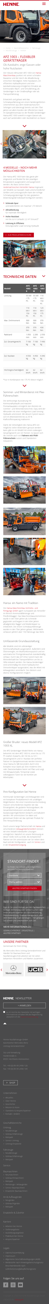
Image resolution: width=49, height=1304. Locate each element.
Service (38, 842)
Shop (12, 1082)
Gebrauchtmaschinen (14, 1178)
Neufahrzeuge (11, 50)
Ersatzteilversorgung (17, 845)
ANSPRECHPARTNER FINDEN (24, 888)
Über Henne (10, 1101)
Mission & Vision (12, 1107)
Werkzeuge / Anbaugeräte (16, 1184)
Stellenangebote (12, 1229)
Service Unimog (12, 1140)
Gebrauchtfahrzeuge (14, 1134)
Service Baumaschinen (15, 1187)
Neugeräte (9, 1200)
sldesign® (19, 1299)
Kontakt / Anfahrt (12, 1114)
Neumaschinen (11, 1174)
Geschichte (10, 1104)
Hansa (38, 826)
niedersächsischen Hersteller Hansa (18, 187)
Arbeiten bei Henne (13, 1226)
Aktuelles (9, 1097)
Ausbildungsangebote (14, 1232)
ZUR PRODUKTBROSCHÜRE (19, 235)
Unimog (7, 1127)
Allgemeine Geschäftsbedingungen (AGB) (22, 1259)
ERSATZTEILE (27, 930)
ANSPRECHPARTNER (12, 933)
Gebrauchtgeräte (12, 1203)
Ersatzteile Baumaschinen (16, 1191)
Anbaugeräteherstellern (26, 829)
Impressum (10, 1256)
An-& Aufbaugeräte (12, 1196)
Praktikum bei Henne (14, 1236)
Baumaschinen (10, 1171)
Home (8, 48)
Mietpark (9, 1137)
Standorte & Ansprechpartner (18, 1110)
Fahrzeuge (36, 48)
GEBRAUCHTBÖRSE (11, 930)
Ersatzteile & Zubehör (13, 1212)
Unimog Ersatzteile (13, 1143)
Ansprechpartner (12, 1239)
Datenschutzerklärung (29, 1017)
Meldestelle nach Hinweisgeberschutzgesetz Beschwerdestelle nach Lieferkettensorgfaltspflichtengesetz (24, 1265)
